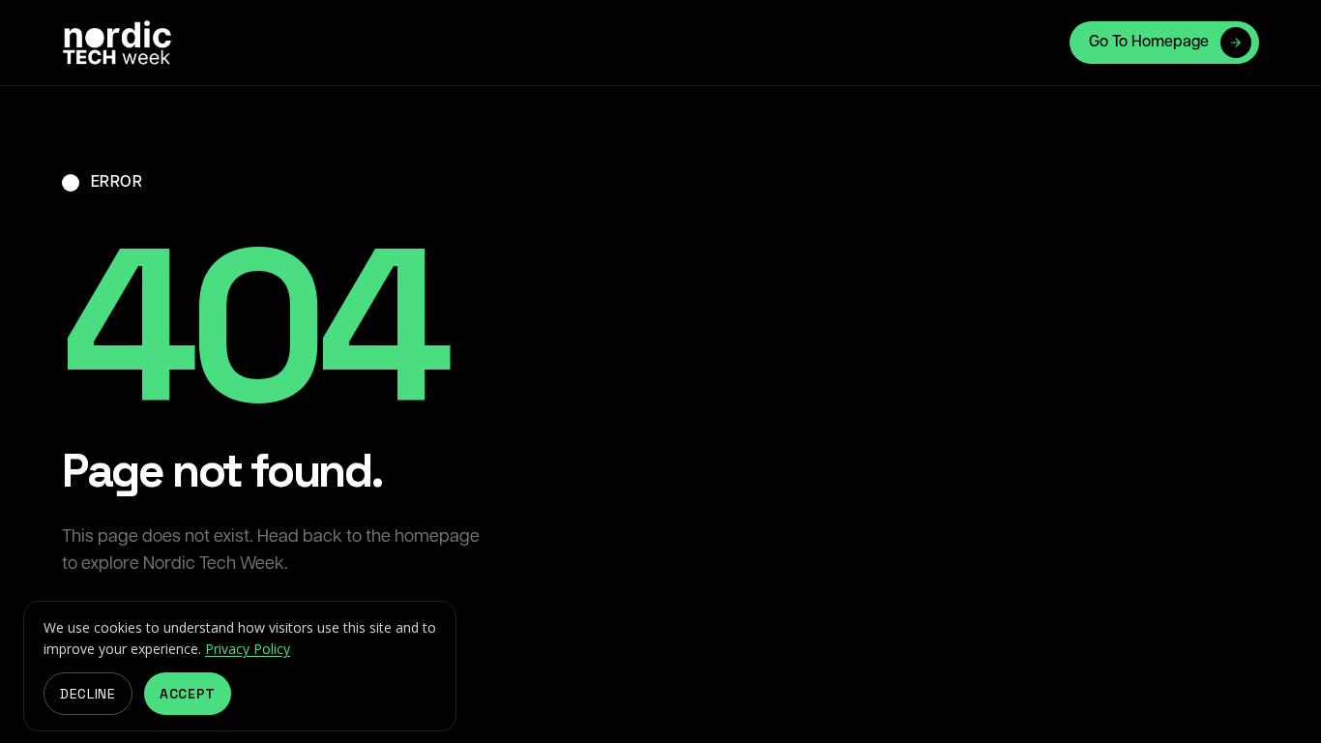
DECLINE (88, 693)
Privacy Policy (247, 648)
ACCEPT (188, 693)
